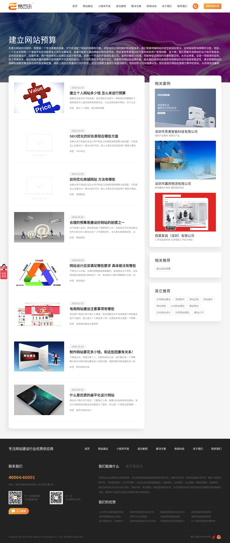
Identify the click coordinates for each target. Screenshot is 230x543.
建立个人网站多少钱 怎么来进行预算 (98, 93)
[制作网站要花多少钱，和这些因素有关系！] (39, 356)
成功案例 (143, 448)
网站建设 (80, 237)
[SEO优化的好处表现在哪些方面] (39, 141)
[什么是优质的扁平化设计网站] (39, 400)
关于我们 (198, 448)
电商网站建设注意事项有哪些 (92, 309)
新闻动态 (179, 448)
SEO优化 (80, 151)
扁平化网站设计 (84, 410)
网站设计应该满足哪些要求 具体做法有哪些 (103, 266)
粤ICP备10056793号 (201, 536)
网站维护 (208, 299)
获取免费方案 (212, 6)
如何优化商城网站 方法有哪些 (92, 179)
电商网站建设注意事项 (87, 324)
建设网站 (194, 306)
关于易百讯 (134, 466)
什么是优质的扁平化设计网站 (92, 395)
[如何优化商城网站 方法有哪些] (39, 184)
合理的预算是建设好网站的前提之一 (97, 223)
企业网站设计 (163, 312)
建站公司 (198, 312)
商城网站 (80, 194)
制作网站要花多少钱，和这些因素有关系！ (102, 352)
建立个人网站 (82, 108)
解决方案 (161, 448)
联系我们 (216, 448)
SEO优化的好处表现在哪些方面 (94, 136)
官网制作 (180, 299)
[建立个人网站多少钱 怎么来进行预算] (39, 98)
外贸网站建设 (163, 299)
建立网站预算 (97, 108)
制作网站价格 (82, 367)
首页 (87, 448)
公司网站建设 (178, 306)
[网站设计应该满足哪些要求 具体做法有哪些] (39, 270)
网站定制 (194, 299)
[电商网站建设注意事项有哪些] (39, 313)
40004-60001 (22, 477)
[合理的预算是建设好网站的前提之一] (39, 227)
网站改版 (161, 306)
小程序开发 (123, 448)
